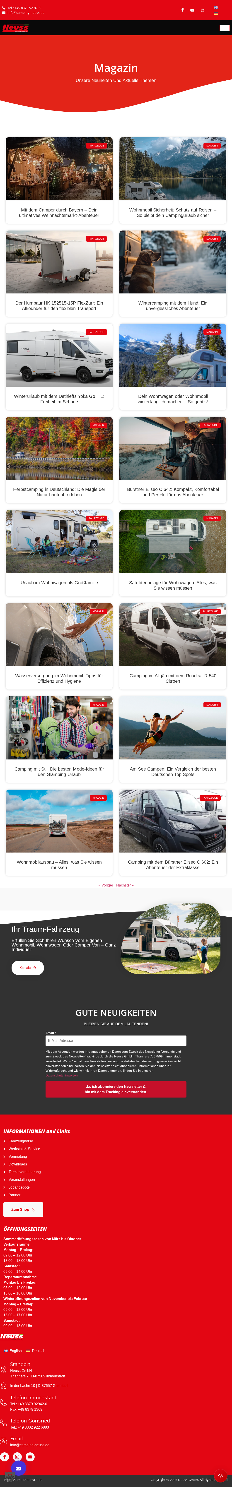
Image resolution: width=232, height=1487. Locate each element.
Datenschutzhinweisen (62, 1075)
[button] (10, 1477)
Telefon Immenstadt (33, 1397)
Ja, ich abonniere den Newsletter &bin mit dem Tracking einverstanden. (116, 1089)
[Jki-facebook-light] (4, 1456)
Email (51, 1033)
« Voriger (106, 885)
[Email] (3, 1440)
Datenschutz (32, 1479)
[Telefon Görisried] (3, 1423)
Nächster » (125, 885)
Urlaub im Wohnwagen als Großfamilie (59, 582)
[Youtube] (30, 1456)
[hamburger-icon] (225, 28)
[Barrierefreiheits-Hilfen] (220, 1475)
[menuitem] (216, 7)
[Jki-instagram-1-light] (17, 1456)
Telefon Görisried (30, 1420)
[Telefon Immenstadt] (3, 1402)
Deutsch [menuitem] (38, 1351)
